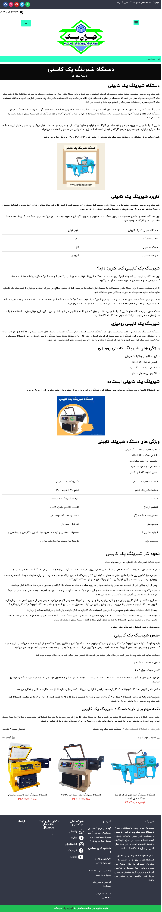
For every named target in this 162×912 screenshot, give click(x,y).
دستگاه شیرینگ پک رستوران (123, 627)
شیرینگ (152, 729)
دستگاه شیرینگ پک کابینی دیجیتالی (26, 794)
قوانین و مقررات (100, 885)
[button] (134, 22)
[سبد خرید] (25, 23)
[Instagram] (11, 4)
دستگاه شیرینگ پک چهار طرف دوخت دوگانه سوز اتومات (133, 795)
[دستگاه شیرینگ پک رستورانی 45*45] (80, 766)
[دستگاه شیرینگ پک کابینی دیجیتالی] (26, 766)
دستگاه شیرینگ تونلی (89, 276)
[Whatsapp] (27, 4)
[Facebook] (5, 4)
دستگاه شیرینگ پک (134, 729)
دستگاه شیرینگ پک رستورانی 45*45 (80, 794)
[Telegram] (22, 4)
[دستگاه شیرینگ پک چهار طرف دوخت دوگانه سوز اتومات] (133, 766)
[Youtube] (16, 4)
